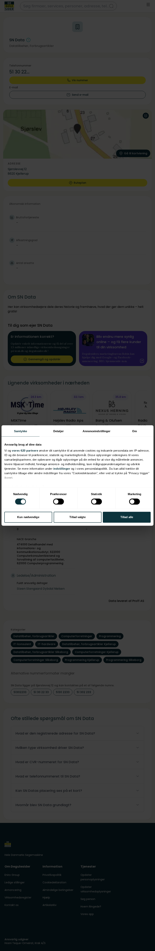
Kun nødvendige (28, 517)
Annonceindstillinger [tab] (97, 431)
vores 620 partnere (25, 450)
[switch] (58, 501)
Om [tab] (134, 431)
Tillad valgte (77, 517)
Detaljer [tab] (58, 431)
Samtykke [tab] (20, 431)
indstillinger (61, 468)
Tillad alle (126, 517)
